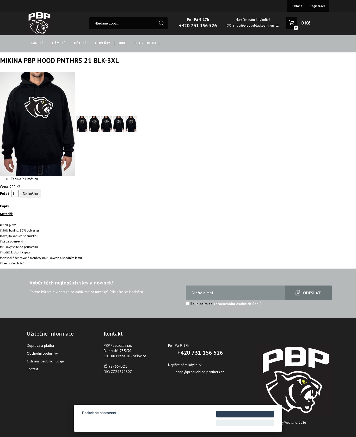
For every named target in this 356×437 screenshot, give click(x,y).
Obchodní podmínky (42, 353)
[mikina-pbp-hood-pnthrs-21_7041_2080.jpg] (38, 124)
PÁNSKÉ (37, 43)
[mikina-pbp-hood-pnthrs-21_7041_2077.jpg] (107, 124)
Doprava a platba (40, 345)
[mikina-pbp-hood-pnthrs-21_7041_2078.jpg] (119, 124)
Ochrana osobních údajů (45, 361)
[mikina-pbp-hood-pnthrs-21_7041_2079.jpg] (131, 124)
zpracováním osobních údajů (238, 303)
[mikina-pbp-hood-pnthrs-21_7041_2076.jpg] (95, 124)
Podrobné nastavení (99, 413)
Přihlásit (296, 6)
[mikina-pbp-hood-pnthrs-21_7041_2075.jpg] (82, 124)
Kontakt (32, 369)
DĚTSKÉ (80, 43)
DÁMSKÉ (58, 43)
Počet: (5, 193)
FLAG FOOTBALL (147, 43)
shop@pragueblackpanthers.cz (256, 25)
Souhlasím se (225, 303)
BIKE (122, 43)
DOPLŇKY (102, 43)
